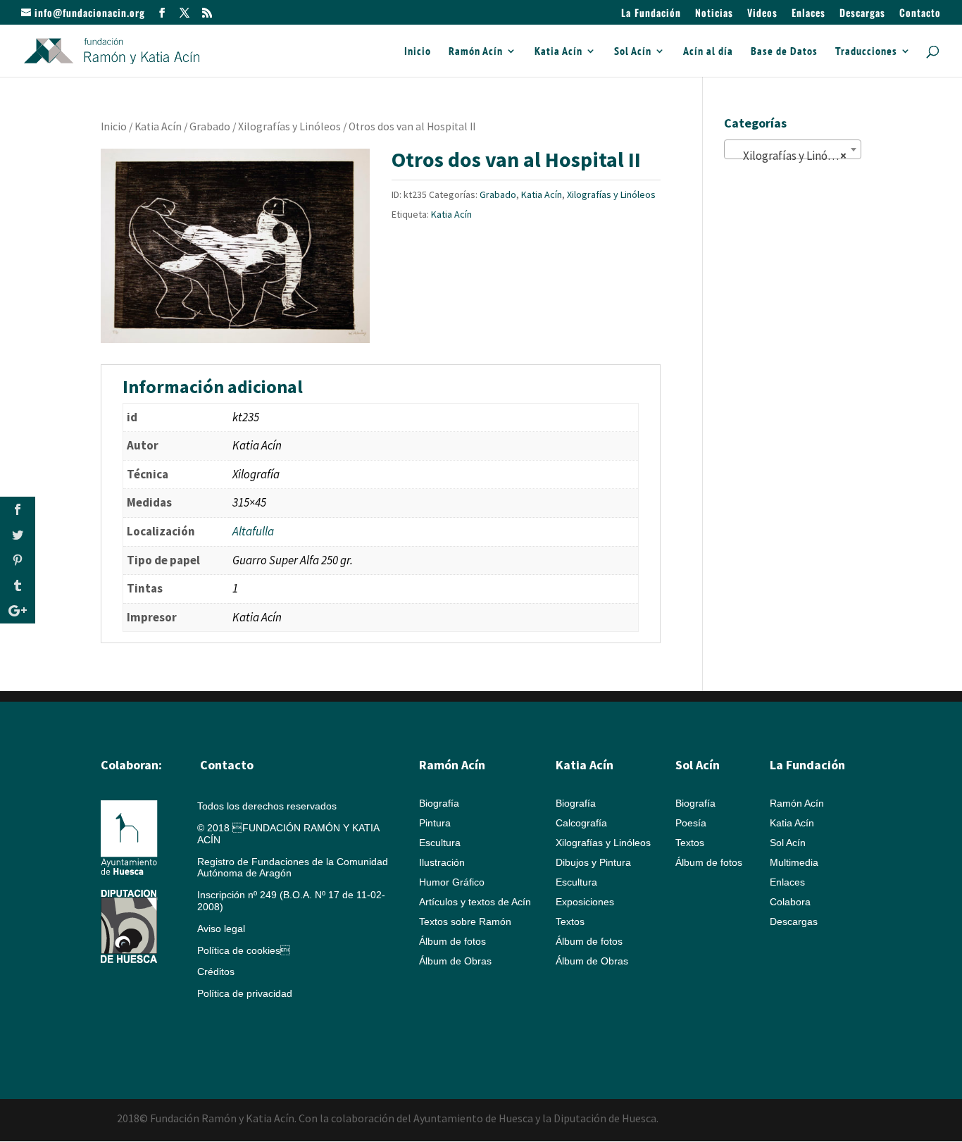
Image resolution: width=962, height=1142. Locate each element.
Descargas (862, 14)
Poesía (690, 822)
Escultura (440, 842)
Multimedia (794, 862)
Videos (762, 14)
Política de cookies (243, 950)
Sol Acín (632, 52)
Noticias (714, 14)
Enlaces (808, 14)
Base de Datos (784, 52)
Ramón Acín (476, 52)
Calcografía (581, 822)
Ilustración (442, 862)
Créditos (216, 971)
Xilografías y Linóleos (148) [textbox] (795, 155)
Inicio (417, 52)
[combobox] (792, 149)
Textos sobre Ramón (465, 921)
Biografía (439, 803)
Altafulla (253, 531)
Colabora (790, 901)
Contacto (920, 14)
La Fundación (651, 14)
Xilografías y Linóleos (289, 126)
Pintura (435, 822)
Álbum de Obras (455, 961)
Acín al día (708, 52)
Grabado (209, 126)
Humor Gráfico (452, 882)
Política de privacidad (244, 993)
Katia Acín (558, 52)
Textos (570, 921)
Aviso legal (221, 928)
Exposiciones (585, 901)
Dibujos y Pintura (593, 862)
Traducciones (866, 52)
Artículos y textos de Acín (475, 901)
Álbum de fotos (452, 941)
